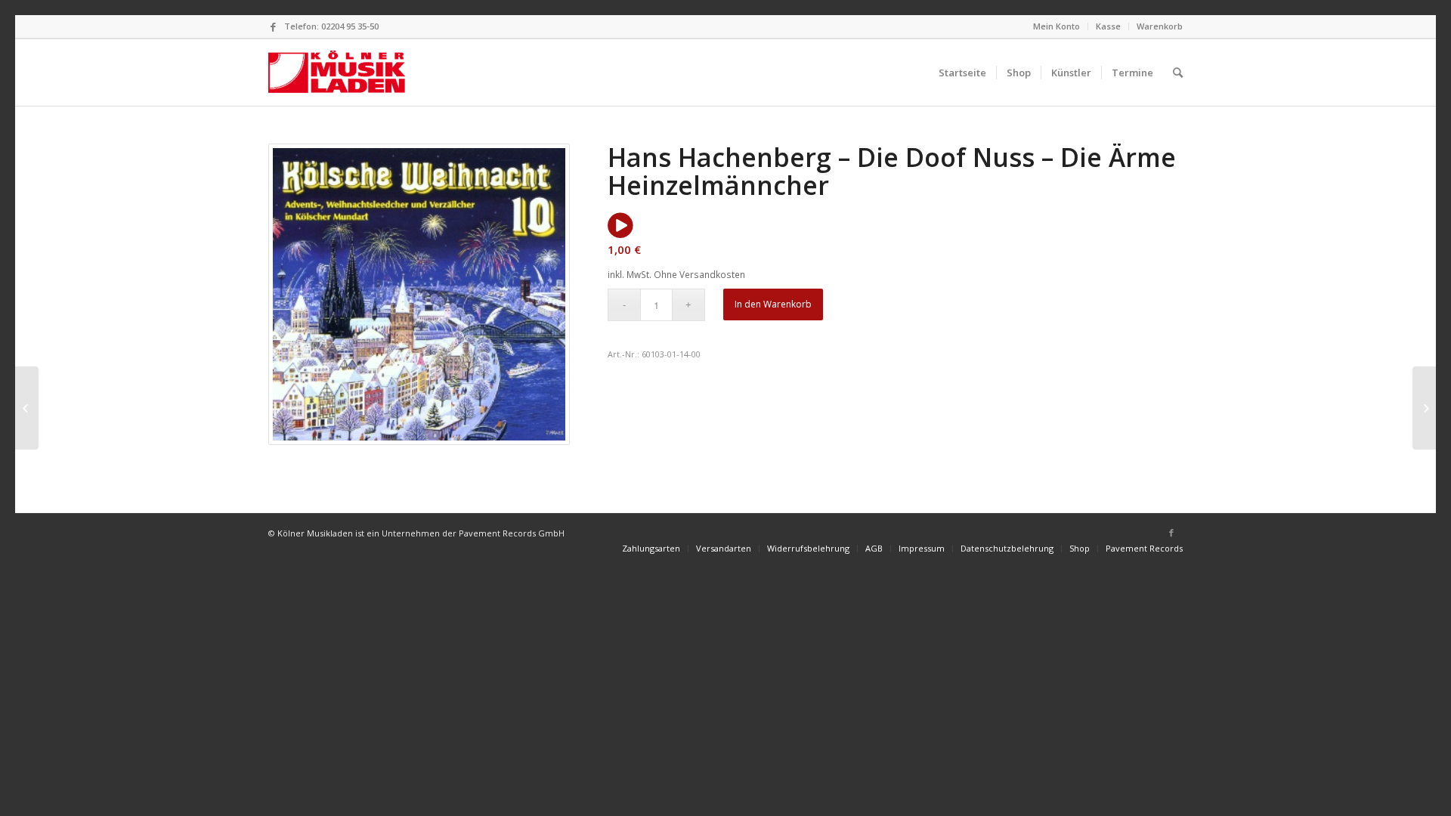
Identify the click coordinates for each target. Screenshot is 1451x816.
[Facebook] (272, 26)
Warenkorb (1160, 26)
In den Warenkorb (773, 304)
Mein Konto (1056, 26)
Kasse (1108, 26)
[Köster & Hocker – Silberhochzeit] (1424, 408)
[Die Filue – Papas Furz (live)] (27, 408)
